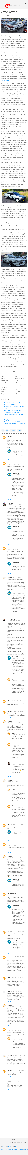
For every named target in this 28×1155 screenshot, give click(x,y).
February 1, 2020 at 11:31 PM (14, 1006)
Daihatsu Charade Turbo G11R (12, 421)
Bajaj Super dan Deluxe (10, 420)
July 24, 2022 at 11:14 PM (13, 1081)
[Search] (26, 4)
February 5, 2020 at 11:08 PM (14, 1030)
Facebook (10, 1147)
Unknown (10, 436)
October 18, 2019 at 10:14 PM (17, 991)
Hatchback (12, 430)
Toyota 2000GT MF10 (9, 418)
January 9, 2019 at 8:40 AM (19, 711)
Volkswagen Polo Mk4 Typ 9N (11, 412)
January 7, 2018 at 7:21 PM (18, 593)
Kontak (4, 1147)
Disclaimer (20, 1149)
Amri (8, 977)
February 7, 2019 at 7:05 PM (19, 734)
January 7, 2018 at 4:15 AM (19, 577)
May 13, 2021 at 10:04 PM (18, 1070)
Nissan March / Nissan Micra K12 (12, 410)
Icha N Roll (10, 503)
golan (13, 679)
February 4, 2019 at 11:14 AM (16, 824)
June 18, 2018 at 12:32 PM (15, 700)
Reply (9, 459)
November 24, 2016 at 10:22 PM (15, 438)
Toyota (19, 430)
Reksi (13, 789)
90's (7, 430)
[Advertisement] (14, 1125)
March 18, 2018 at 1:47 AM (18, 658)
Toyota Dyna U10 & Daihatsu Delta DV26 (14, 423)
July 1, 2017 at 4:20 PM (13, 549)
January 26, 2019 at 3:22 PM (14, 781)
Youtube (25, 1147)
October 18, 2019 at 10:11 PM (17, 977)
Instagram (18, 1147)
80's (3, 430)
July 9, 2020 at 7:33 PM (18, 790)
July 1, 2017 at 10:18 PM (18, 564)
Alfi (8, 700)
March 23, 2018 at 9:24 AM (18, 680)
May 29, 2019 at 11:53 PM (18, 942)
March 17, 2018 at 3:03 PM (14, 620)
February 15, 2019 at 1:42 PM (14, 857)
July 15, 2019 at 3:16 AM (18, 956)
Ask (8, 824)
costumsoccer (11, 619)
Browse (26, 1149)
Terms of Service (12, 1149)
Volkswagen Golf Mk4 (9, 404)
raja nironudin (11, 548)
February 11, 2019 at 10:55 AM (14, 845)
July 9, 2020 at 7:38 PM (18, 1039)
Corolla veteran (5, 80)
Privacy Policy (3, 1149)
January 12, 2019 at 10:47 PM (14, 722)
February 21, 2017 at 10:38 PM (14, 504)
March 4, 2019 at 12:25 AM (18, 764)
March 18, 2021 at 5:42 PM (19, 1055)
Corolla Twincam (22, 37)
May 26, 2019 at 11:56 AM (18, 931)
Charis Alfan (15, 450)
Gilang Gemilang (11, 893)
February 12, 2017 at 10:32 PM (14, 464)
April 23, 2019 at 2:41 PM (18, 907)
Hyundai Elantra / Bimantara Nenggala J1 (14, 403)
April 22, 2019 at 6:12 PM (13, 895)
